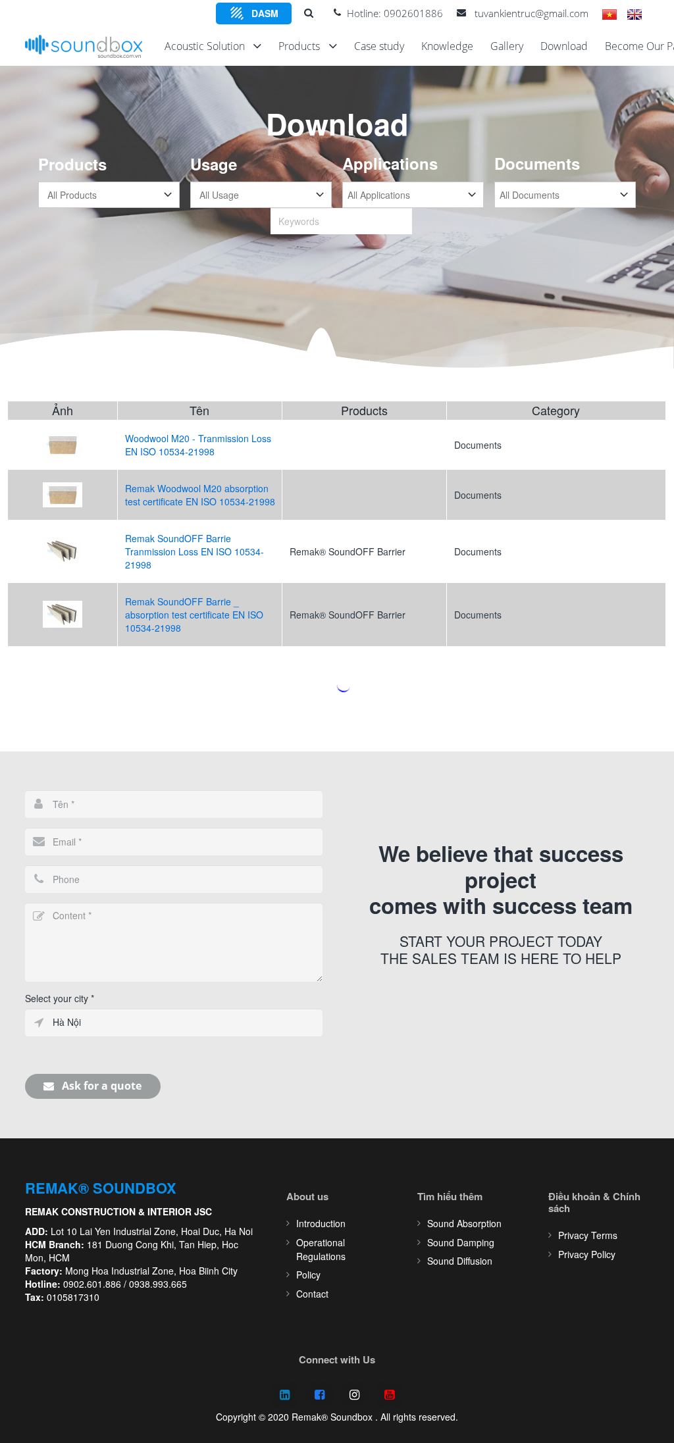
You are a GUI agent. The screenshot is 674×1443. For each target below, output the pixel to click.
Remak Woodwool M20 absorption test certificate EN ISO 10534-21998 (200, 495)
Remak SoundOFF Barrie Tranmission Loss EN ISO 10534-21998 (194, 551)
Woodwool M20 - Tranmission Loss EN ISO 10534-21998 (198, 445)
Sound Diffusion (459, 1260)
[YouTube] (389, 1395)
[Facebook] (319, 1395)
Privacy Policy (586, 1254)
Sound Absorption (464, 1223)
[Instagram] (354, 1395)
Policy (308, 1274)
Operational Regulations (321, 1249)
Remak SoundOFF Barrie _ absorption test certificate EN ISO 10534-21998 (194, 614)
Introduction (321, 1223)
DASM (264, 13)
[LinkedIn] (284, 1395)
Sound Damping (460, 1242)
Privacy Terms (587, 1235)
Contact (312, 1293)
